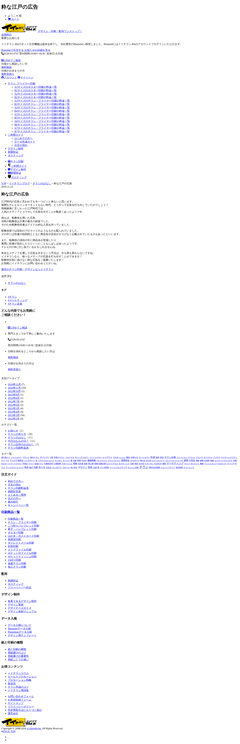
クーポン (58, 460)
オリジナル (208, 457)
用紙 (75, 463)
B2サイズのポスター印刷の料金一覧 (35, 97)
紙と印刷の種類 (17, 649)
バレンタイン (101, 460)
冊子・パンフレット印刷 (22, 529)
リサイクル (69, 457)
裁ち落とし (5, 457)
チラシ (144, 467)
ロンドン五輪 (133, 467)
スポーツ (66, 467)
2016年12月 (14, 384)
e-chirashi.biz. (34, 728)
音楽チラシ (38, 463)
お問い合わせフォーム (21, 696)
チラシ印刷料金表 (18, 447)
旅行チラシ (34, 457)
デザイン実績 (16, 604)
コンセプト (57, 467)
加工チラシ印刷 (17, 566)
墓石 (31, 467)
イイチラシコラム (18, 673)
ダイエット (194, 463)
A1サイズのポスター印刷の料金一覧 (35, 87)
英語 (136, 463)
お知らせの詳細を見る (37, 50)
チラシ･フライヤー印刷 (21, 83)
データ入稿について (19, 625)
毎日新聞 (179, 467)
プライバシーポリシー (21, 706)
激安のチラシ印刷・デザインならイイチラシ (27, 269)
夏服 (202, 463)
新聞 (186, 460)
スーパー (44, 457)
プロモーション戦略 (19, 680)
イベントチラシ (95, 457)
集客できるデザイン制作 (22, 601)
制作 (90, 467)
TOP (3, 183)
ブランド (26, 457)
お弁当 (141, 463)
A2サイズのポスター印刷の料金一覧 (35, 93)
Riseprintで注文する (12, 50)
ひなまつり (221, 463)
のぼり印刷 (14, 560)
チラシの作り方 (17, 434)
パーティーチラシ (14, 463)
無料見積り (7, 74)
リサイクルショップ (46, 460)
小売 (51, 457)
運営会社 (13, 713)
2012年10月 (14, 391)
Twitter (84, 460)
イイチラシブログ (19, 183)
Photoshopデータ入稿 (20, 632)
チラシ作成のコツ (18, 686)
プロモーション (119, 457)
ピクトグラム (112, 463)
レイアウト (107, 457)
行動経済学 (48, 463)
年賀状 (207, 460)
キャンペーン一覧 (18, 505)
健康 (202, 460)
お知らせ (13, 430)
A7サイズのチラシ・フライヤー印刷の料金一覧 (42, 128)
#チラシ (12, 296)
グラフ (31, 463)
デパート (66, 460)
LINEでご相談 (12, 60)
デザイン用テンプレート (22, 635)
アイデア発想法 (17, 460)
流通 (36, 467)
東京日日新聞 (154, 467)
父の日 (148, 460)
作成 (152, 457)
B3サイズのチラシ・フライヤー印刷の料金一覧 (42, 104)
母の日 (142, 460)
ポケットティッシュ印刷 (22, 556)
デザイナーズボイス (19, 608)
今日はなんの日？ (18, 441)
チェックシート (158, 460)
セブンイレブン (114, 460)
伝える (4, 463)
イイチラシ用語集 (18, 690)
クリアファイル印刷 (19, 549)
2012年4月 (14, 411)
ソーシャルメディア (118, 467)
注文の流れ (20, 145)
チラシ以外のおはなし (21, 444)
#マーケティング (17, 300)
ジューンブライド (168, 467)
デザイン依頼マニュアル (22, 611)
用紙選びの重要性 (18, 656)
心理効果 (57, 463)
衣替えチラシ (59, 457)
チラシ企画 (170, 457)
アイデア (216, 457)
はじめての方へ (23, 138)
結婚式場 (102, 463)
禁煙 (79, 460)
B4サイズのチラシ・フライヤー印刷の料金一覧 (42, 111)
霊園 (96, 463)
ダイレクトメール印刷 (21, 542)
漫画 (157, 457)
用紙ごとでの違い (18, 659)
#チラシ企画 (15, 303)
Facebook (158, 463)
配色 (26, 467)
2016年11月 (14, 387)
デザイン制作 (16, 148)
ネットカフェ (144, 457)
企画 (132, 463)
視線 (197, 460)
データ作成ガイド (24, 141)
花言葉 (80, 463)
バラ (7, 460)
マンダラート (29, 460)
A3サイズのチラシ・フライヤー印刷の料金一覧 (42, 100)
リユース (199, 457)
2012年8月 (14, 398)
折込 (162, 457)
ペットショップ (210, 463)
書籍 (128, 457)
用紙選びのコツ (17, 652)
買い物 (91, 463)
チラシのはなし (42, 183)
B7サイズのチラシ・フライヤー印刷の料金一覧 (42, 131)
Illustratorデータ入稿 (19, 628)
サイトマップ (16, 703)
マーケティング (175, 463)
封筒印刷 (13, 546)
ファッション (181, 457)
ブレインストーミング (174, 460)
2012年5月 (14, 408)
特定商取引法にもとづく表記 (25, 710)
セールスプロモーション (22, 676)
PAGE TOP (9, 731)
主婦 (95, 467)
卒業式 (25, 463)
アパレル (191, 457)
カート (15, 19)
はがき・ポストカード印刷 (23, 536)
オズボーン (134, 460)
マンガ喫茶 (104, 467)
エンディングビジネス (223, 460)
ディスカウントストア (15, 467)
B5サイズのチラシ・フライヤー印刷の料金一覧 (42, 117)
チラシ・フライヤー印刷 (22, 522)
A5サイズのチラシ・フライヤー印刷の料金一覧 (42, 114)
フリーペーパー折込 (19, 587)
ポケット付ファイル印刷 (22, 553)
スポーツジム (67, 463)
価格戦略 (91, 460)
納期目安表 (14, 491)
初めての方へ (16, 481)
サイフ (187, 463)
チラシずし (149, 463)
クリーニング (189, 467)
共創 (75, 460)
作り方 (42, 467)
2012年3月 (14, 415)
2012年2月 (14, 418)
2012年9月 (14, 394)
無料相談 (6, 67)
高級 (86, 463)
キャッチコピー (82, 457)
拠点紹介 (13, 501)
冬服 (235, 460)
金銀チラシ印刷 (17, 563)
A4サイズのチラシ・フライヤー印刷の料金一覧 (42, 107)
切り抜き (74, 467)
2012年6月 (14, 405)
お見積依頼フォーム (19, 699)
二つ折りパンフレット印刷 (23, 525)
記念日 (48, 467)
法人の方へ (14, 498)
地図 (164, 463)
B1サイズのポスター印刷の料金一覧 (35, 90)
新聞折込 (13, 152)
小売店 (192, 460)
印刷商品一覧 (10, 512)
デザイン (82, 467)
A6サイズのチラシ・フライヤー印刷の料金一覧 (42, 121)
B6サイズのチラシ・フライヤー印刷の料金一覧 (42, 124)
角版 (212, 460)
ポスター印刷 (16, 532)
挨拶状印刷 (14, 539)
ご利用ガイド (16, 134)
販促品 (12, 683)
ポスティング (16, 155)
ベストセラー (16, 457)
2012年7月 (14, 401)
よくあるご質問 (17, 495)
